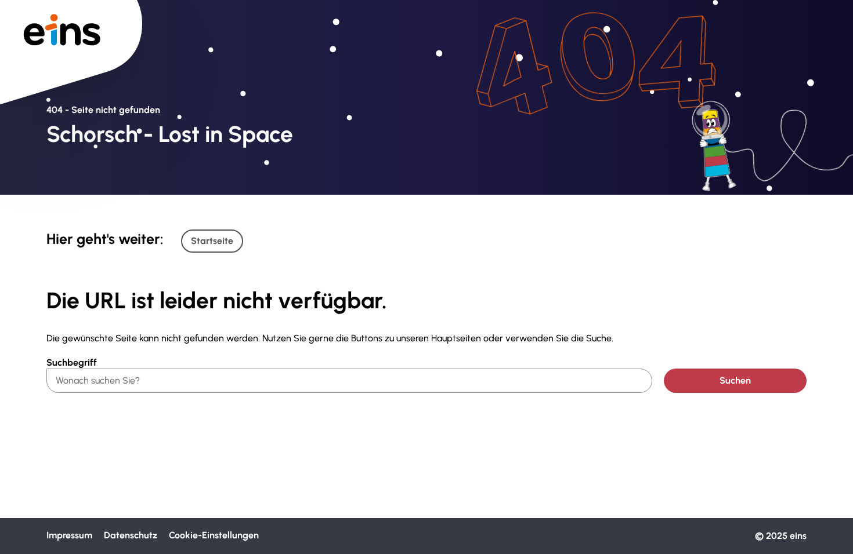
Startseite (212, 240)
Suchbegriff (71, 362)
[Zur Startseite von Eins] (71, 28)
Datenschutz (130, 535)
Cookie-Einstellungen (214, 535)
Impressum (69, 535)
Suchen (735, 380)
